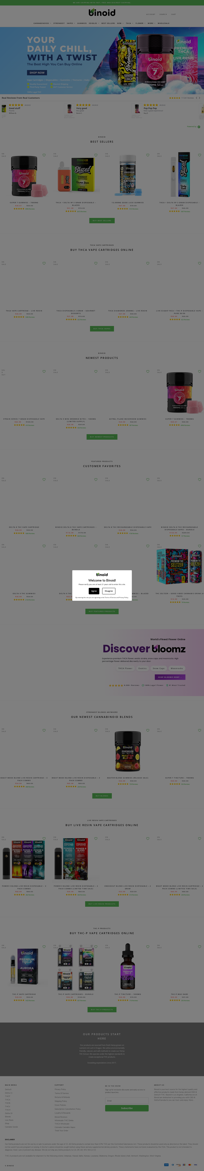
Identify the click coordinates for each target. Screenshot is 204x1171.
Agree (94, 591)
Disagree (109, 591)
